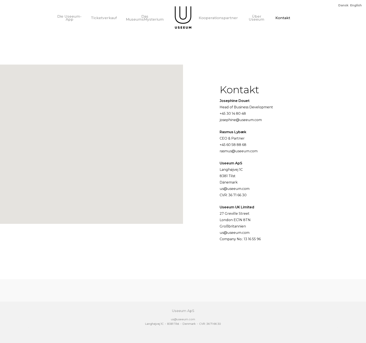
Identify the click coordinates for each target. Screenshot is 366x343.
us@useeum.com (183, 319)
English (356, 5)
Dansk (343, 5)
